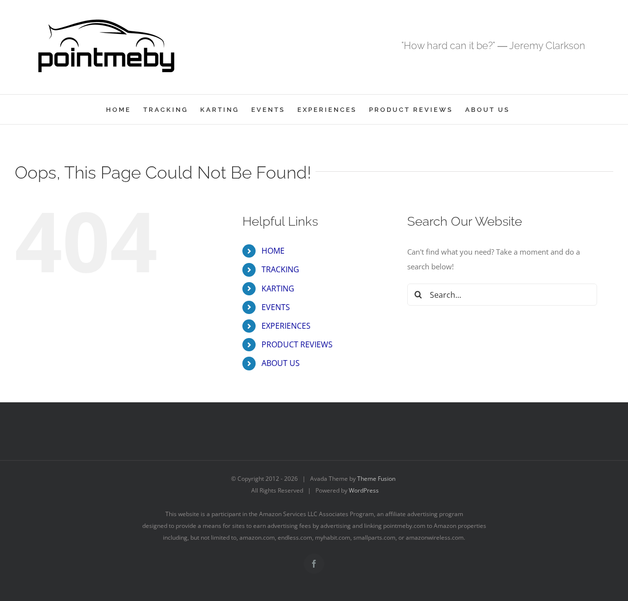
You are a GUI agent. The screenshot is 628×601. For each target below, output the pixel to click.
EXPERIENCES (286, 325)
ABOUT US (281, 363)
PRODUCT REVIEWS (297, 344)
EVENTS (276, 307)
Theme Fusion (376, 478)
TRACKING (280, 269)
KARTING (278, 288)
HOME (273, 250)
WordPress (364, 490)
